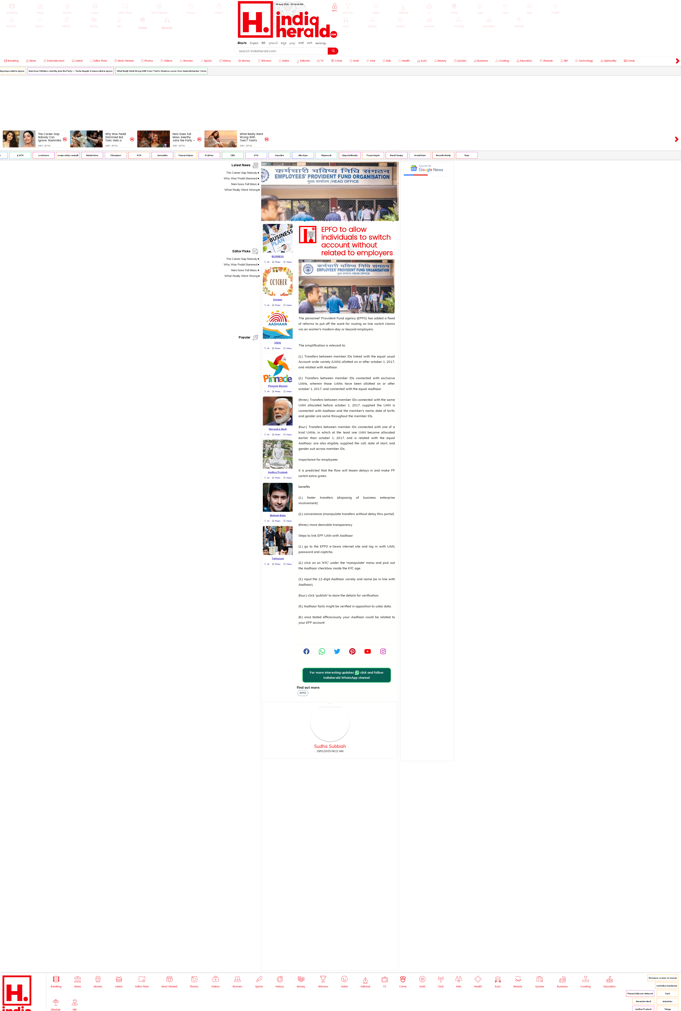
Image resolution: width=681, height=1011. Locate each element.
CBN (200, 155)
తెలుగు (242, 44)
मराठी (301, 43)
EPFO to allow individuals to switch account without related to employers (357, 241)
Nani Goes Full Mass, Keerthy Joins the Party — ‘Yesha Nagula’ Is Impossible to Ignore (184, 137)
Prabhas (177, 155)
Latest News (241, 166)
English (254, 43)
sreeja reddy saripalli (35, 155)
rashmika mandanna (666, 985)
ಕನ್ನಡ (283, 43)
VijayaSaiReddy (317, 155)
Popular (244, 338)
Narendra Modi (643, 1001)
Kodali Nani (387, 155)
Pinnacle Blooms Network (640, 993)
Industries (667, 1001)
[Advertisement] (340, 102)
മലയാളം (320, 43)
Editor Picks (241, 252)
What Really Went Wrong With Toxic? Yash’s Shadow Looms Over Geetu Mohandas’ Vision (129, 71)
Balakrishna (60, 155)
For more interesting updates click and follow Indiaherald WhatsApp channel (346, 675)
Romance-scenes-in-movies (663, 978)
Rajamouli (294, 155)
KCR (107, 155)
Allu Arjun (270, 155)
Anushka (247, 155)
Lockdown (11, 155)
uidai (379, 606)
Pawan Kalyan (153, 155)
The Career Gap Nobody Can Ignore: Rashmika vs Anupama (49, 137)
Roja (434, 155)
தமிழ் (292, 43)
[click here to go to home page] (287, 36)
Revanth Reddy (410, 155)
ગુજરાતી (273, 43)
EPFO (303, 693)
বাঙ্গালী (309, 43)
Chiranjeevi (83, 155)
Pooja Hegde (340, 155)
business (369, 497)
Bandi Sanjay (364, 155)
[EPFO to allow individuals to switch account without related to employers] (330, 220)
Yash (667, 993)
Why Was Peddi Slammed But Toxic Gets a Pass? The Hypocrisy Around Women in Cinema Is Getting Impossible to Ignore (116, 137)
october (376, 362)
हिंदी (263, 43)
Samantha (130, 155)
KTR (224, 155)
